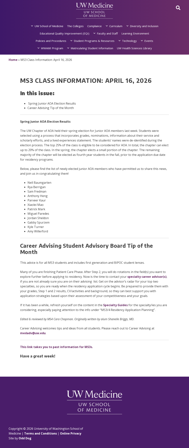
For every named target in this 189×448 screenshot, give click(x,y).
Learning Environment (135, 33)
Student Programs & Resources (94, 41)
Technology (129, 41)
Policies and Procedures (51, 41)
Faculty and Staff (107, 33)
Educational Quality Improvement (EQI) (64, 33)
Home (13, 60)
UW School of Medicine (49, 26)
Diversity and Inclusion (144, 26)
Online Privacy (70, 433)
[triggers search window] (178, 8)
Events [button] (148, 41)
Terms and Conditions (40, 433)
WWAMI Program (52, 48)
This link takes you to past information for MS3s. (56, 347)
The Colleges (75, 26)
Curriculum (115, 26)
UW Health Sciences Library (134, 48)
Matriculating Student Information (92, 48)
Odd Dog (25, 438)
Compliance (94, 26)
